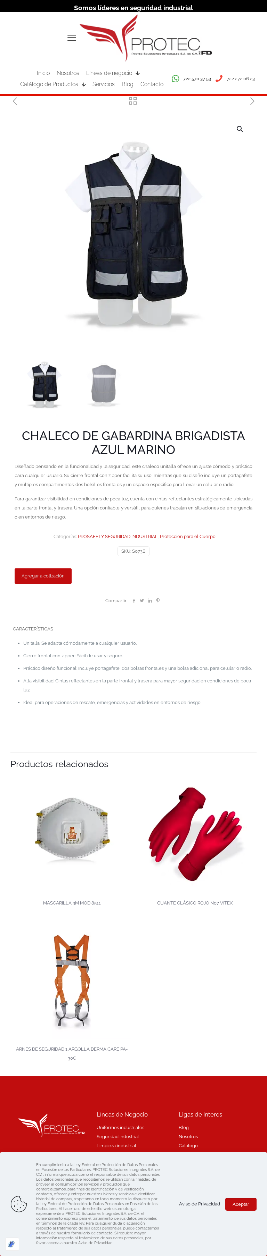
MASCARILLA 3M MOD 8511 (72, 903)
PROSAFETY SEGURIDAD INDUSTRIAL (118, 536)
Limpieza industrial (116, 1145)
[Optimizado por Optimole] (12, 1244)
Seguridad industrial (118, 1136)
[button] (240, 129)
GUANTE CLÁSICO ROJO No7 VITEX (195, 903)
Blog (184, 1127)
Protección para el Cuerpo (188, 536)
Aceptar (241, 1204)
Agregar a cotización (43, 575)
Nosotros (188, 1136)
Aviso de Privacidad (199, 1203)
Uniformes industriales (120, 1127)
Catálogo (188, 1145)
